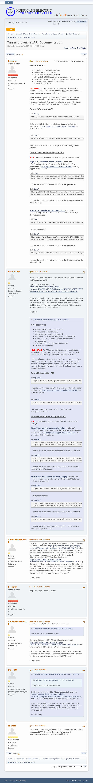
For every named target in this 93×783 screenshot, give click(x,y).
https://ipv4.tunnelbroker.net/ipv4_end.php (47, 210)
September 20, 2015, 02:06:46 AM (39, 621)
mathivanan (14, 271)
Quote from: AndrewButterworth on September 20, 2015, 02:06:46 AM (56, 674)
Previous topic (70, 48)
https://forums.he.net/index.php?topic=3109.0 (57, 126)
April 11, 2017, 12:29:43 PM (37, 670)
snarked (12, 725)
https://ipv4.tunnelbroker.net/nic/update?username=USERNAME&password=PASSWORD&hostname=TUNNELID (56, 560)
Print (84, 54)
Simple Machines (21, 780)
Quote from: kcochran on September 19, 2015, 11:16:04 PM (52, 629)
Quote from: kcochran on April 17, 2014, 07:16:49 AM (50, 319)
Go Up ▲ (85, 780)
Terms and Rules (76, 780)
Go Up (9, 753)
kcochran (12, 61)
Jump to (54, 766)
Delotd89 (12, 669)
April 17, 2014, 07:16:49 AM (39, 61)
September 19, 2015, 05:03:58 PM (39, 539)
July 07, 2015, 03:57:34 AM (39, 271)
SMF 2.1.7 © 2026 (10, 780)
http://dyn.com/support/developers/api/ (56, 166)
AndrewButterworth (17, 540)
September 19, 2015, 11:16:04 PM (39, 587)
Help (67, 780)
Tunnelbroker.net (81, 21)
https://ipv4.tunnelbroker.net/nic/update (46, 162)
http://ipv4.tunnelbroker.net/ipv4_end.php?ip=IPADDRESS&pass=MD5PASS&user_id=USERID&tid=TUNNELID (55, 547)
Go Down (10, 54)
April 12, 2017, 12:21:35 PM (37, 726)
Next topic (81, 48)
